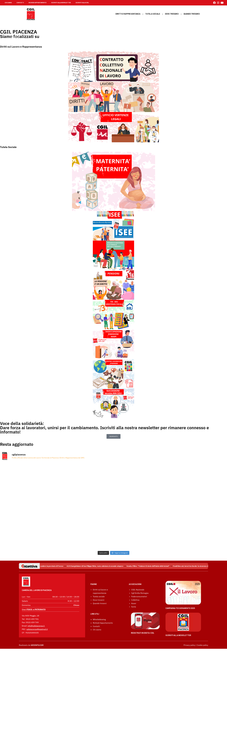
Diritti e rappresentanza (128, 14)
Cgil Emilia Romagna (139, 593)
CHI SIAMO (8, 2)
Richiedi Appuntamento (103, 623)
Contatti (96, 626)
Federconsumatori (139, 596)
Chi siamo (97, 629)
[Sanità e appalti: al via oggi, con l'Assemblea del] (190, 528)
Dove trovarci (172, 14)
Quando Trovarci (192, 14)
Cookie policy (202, 645)
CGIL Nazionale (137, 589)
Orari (34, 609)
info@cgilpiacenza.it (36, 626)
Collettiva (135, 600)
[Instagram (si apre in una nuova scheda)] (218, 3)
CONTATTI (20, 2)
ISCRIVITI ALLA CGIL (82, 2)
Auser (133, 603)
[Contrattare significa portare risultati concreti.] (37, 528)
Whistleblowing (99, 619)
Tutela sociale (152, 14)
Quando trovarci (100, 603)
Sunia (133, 606)
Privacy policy (189, 645)
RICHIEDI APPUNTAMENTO (37, 2)
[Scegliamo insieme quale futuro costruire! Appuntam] (113, 484)
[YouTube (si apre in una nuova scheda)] (221, 3)
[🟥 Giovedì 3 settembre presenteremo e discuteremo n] (37, 484)
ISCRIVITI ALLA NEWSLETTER (61, 2)
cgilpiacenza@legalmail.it (37, 629)
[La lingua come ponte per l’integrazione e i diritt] (190, 484)
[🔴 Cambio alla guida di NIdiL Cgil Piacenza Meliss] (113, 528)
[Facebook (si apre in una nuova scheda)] (214, 3)
